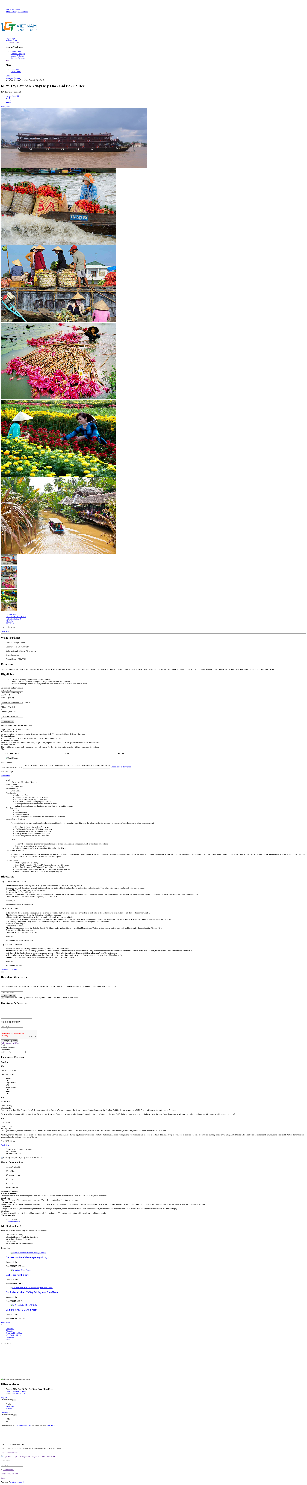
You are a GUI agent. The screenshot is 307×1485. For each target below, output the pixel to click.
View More (5, 1322)
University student (8, 702)
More (8, 60)
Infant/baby (5, 716)
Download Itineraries (9, 969)
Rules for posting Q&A (10, 1043)
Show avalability (7, 721)
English (4, 1397)
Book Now (5, 631)
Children (4, 707)
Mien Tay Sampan (13, 78)
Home (8, 76)
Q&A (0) (9, 621)
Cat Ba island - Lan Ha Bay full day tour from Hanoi (32, 1292)
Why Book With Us (13, 1335)
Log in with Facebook (9, 1452)
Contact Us (10, 1329)
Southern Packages (18, 58)
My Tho (9, 98)
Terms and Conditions (14, 1333)
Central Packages (17, 56)
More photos (6, 106)
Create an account (17, 1482)
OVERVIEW (11, 615)
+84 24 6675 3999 (13, 9)
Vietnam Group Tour (23, 1425)
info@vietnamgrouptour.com (17, 12)
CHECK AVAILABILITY (16, 617)
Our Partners (10, 1337)
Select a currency (7, 1415)
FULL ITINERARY (13, 619)
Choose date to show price (121, 767)
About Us (9, 1331)
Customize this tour (13, 1221)
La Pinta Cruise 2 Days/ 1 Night (21, 1309)
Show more (5, 776)
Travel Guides (16, 72)
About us (9, 1339)
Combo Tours (16, 52)
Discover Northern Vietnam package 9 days (27, 1257)
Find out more (52, 1425)
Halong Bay (10, 38)
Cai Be (8, 100)
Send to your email (8, 995)
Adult (3, 698)
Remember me (8, 1470)
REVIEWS (10, 623)
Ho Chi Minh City (13, 96)
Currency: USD (7, 1412)
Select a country (7, 1400)
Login (3, 1478)
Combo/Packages (12, 42)
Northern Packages (18, 54)
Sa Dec (8, 102)
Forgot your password (9, 1474)
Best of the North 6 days (17, 1275)
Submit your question (9, 1041)
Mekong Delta (11, 40)
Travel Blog (15, 70)
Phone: (16, 1391)
